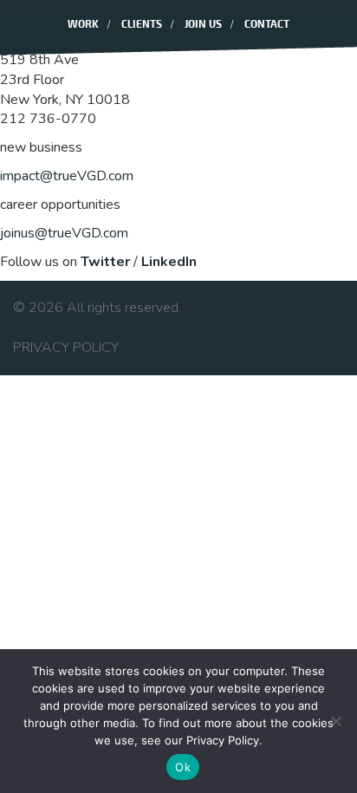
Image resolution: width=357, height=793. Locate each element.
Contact (266, 24)
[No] (335, 721)
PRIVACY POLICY (66, 347)
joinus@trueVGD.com (64, 233)
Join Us (203, 24)
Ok (183, 767)
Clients (141, 24)
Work (83, 24)
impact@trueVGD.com (66, 175)
